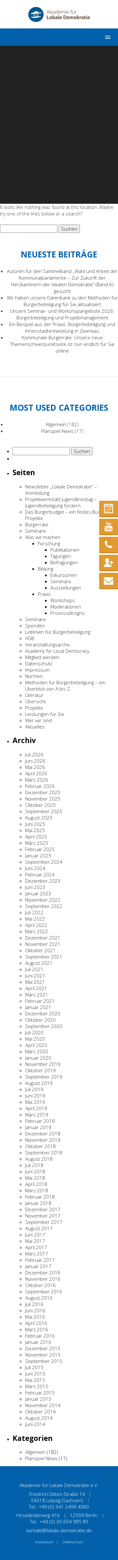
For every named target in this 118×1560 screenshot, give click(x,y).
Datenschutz (38, 663)
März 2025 (36, 843)
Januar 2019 (38, 1127)
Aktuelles (35, 726)
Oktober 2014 (40, 1411)
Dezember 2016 (42, 1272)
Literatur (34, 695)
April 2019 (36, 1108)
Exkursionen (63, 575)
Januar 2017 (38, 1266)
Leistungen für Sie (44, 714)
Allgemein (56, 424)
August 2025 (39, 817)
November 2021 (42, 944)
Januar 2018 (38, 1203)
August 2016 (39, 1298)
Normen (34, 676)
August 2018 (39, 1159)
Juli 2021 (34, 969)
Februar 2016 (40, 1336)
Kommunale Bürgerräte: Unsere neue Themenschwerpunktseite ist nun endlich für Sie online (62, 344)
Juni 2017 (35, 1234)
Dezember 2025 (42, 792)
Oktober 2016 (40, 1285)
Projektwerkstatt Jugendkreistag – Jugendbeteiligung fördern (61, 502)
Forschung (49, 543)
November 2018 (42, 1140)
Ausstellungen (65, 587)
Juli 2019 (34, 1089)
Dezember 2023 (42, 881)
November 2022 (42, 900)
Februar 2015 (40, 1392)
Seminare (35, 531)
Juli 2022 (34, 912)
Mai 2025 (35, 830)
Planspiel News (57, 431)
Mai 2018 (35, 1178)
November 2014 (42, 1405)
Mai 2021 (35, 982)
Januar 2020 (38, 1058)
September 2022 (43, 906)
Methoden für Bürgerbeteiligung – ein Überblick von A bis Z (65, 685)
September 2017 (43, 1222)
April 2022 (36, 925)
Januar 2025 (38, 855)
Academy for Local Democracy (57, 651)
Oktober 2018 (40, 1146)
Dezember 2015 (42, 1348)
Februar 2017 (40, 1260)
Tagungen (60, 556)
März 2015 (36, 1386)
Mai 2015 (35, 1380)
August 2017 (39, 1228)
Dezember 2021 (42, 937)
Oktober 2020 (40, 1020)
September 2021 (43, 956)
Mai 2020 (35, 1039)
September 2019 (43, 1076)
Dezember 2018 (42, 1133)
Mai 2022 (35, 919)
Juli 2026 (34, 754)
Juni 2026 (35, 761)
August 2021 (39, 963)
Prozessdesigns (67, 613)
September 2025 (43, 811)
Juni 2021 (35, 975)
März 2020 (36, 1051)
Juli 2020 (34, 1032)
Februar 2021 (40, 1001)
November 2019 (42, 1064)
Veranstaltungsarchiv (47, 644)
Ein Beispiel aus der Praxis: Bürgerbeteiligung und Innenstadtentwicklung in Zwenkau (62, 327)
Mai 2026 (35, 767)
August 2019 (39, 1083)
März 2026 (36, 780)
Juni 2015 (35, 1373)
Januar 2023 (38, 893)
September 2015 (43, 1361)
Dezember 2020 (42, 1013)
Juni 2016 (35, 1310)
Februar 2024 (40, 874)
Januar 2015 (38, 1399)
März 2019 (36, 1114)
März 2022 (36, 931)
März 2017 (36, 1253)
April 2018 (36, 1184)
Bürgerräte (36, 524)
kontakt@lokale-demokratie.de (59, 1530)
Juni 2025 (35, 824)
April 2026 (36, 773)
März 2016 (36, 1329)
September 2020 (43, 1026)
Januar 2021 (38, 1007)
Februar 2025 (40, 849)
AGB (29, 638)
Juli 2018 (34, 1165)
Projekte (34, 707)
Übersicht (35, 701)
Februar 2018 (40, 1197)
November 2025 (42, 798)
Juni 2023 (35, 887)
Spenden (35, 625)
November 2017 (42, 1215)
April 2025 (36, 836)
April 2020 (36, 1045)
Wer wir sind (38, 720)
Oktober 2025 (40, 805)
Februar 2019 (40, 1121)
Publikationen (64, 550)
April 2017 (36, 1247)
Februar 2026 (40, 786)
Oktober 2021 (40, 950)
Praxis (44, 594)
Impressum (37, 670)
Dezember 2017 (42, 1209)
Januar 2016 (38, 1342)
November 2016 (42, 1279)
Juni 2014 (35, 1424)
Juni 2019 (35, 1095)
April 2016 (36, 1323)
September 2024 (43, 862)
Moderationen (65, 606)
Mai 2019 (35, 1102)
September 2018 (43, 1152)
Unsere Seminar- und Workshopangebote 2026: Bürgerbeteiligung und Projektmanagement (62, 314)
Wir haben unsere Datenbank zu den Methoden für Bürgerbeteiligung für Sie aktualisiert (62, 300)
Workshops (62, 600)
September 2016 (43, 1291)
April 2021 (36, 988)
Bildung (45, 568)
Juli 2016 (34, 1304)
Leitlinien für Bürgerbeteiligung (57, 632)
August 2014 (39, 1418)
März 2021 (36, 994)
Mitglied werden (42, 657)
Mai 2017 (35, 1241)
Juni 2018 (35, 1171)
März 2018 (36, 1190)
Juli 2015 (34, 1367)
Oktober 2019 (40, 1070)
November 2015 (42, 1354)
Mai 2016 (35, 1317)
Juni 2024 (35, 868)
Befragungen (64, 562)
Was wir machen (42, 537)
